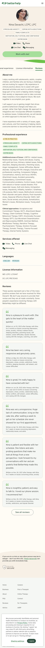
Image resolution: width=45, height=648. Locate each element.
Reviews (38, 68)
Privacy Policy (22, 623)
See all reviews (22, 512)
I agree (31, 641)
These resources (30, 558)
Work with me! (22, 54)
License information (24, 68)
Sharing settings (17, 641)
